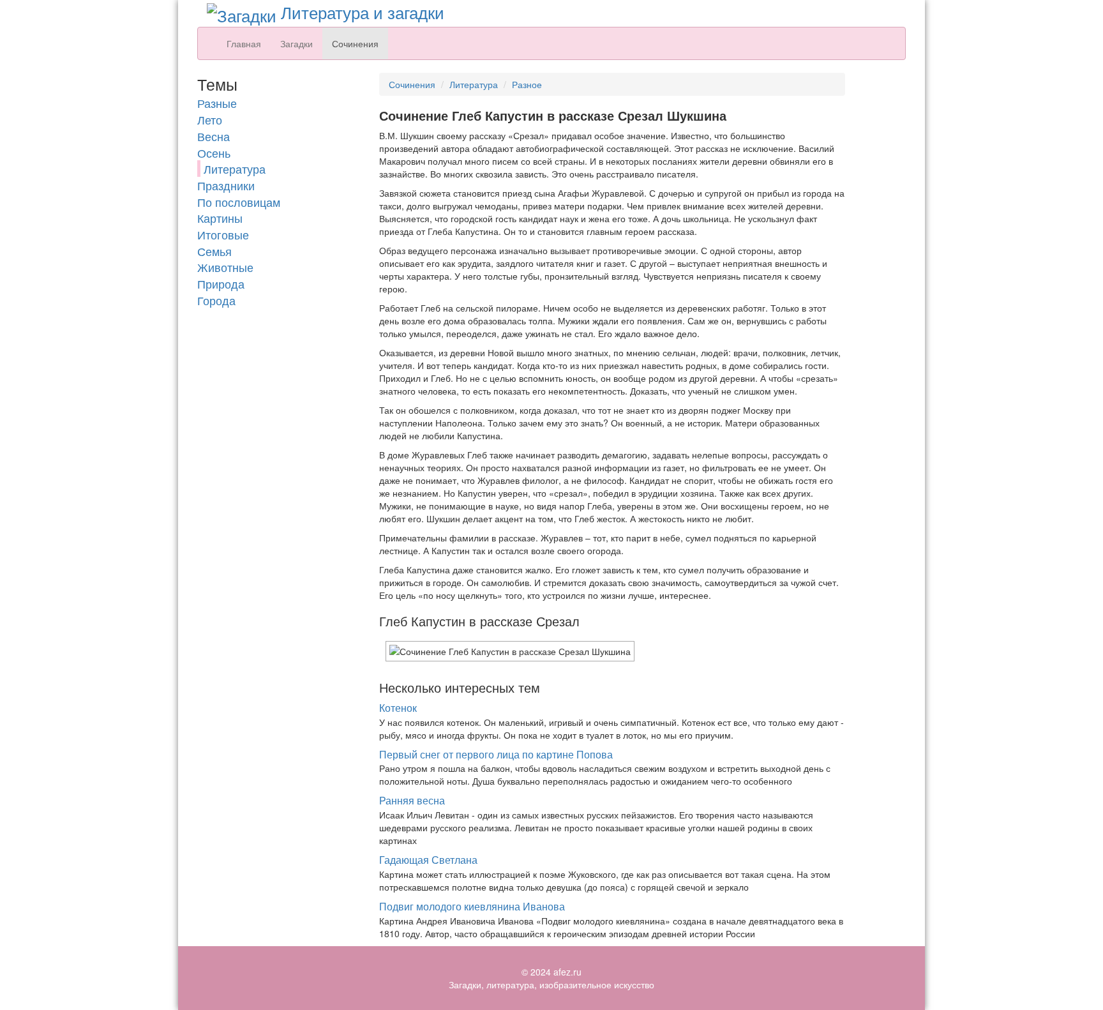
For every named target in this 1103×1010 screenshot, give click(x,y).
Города (216, 300)
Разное (527, 84)
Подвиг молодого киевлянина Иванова (472, 906)
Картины (220, 217)
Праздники (226, 185)
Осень (213, 152)
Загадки (296, 43)
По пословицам (238, 201)
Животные (225, 267)
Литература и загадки (360, 12)
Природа (220, 283)
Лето (209, 119)
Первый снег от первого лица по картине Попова (496, 754)
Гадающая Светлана (428, 859)
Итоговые (223, 234)
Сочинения (355, 43)
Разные (217, 102)
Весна (213, 136)
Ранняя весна (412, 800)
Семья (214, 251)
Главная (244, 43)
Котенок (398, 707)
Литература (235, 168)
